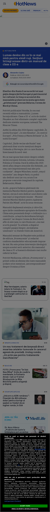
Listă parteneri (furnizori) (12, 501)
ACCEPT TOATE (25, 506)
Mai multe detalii (40, 449)
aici (19, 465)
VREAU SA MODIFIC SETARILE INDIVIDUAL (25, 508)
